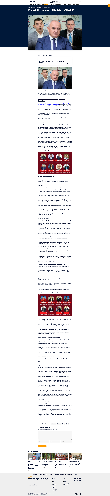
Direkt (44, 467)
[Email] (66, 424)
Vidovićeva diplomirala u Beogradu (63, 63)
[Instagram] (33, 1)
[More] (75, 13)
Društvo (30, 459)
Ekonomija (72, 459)
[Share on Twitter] (69, 13)
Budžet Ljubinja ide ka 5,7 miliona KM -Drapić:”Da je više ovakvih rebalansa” (74, 463)
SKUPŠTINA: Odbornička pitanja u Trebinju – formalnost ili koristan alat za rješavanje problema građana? (61, 464)
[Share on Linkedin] (72, 13)
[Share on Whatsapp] (71, 13)
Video (79, 459)
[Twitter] (30, 1)
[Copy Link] (73, 13)
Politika (57, 459)
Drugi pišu (48, 459)
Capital (47, 90)
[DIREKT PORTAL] (55, 2)
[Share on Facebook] (68, 13)
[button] (109, 5)
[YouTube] (31, 1)
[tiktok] (34, 1)
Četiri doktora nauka (60, 61)
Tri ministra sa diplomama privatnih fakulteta (46, 62)
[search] (76, 1)
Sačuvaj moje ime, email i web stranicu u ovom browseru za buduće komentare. (49, 443)
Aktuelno (30, 458)
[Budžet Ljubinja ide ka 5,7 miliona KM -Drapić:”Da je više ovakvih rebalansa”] (75, 456)
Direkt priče (35, 458)
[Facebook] (29, 1)
